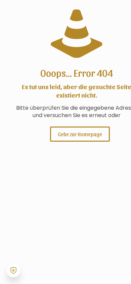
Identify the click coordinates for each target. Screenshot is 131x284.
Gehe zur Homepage (80, 134)
